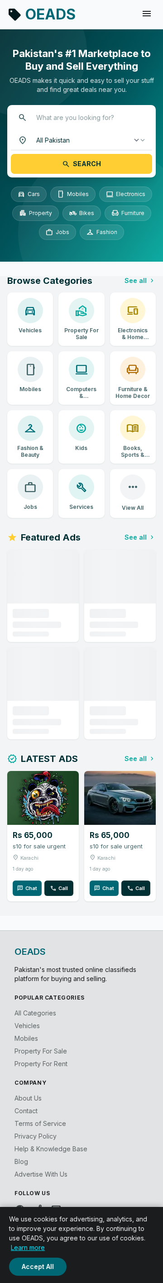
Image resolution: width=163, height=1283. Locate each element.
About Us (28, 1098)
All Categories (35, 1013)
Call (59, 888)
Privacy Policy (35, 1136)
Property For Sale (40, 1051)
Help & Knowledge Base (50, 1149)
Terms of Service (40, 1123)
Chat (27, 888)
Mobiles (73, 194)
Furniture (127, 213)
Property (35, 213)
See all (140, 280)
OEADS (41, 14)
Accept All (38, 1266)
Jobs (57, 232)
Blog (21, 1161)
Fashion (101, 232)
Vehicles (27, 1025)
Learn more (28, 1247)
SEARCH (81, 164)
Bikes (81, 213)
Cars (29, 194)
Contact (26, 1111)
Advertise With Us (40, 1174)
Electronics (125, 194)
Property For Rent (40, 1064)
